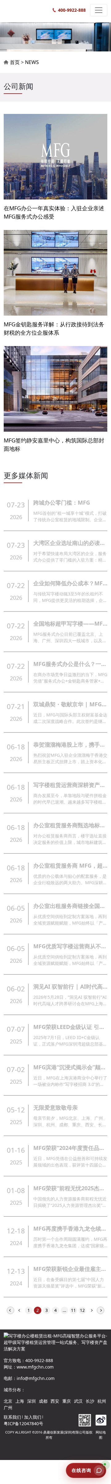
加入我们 (32, 1417)
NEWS (32, 62)
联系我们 (12, 1417)
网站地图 (101, 1435)
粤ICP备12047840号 (23, 1423)
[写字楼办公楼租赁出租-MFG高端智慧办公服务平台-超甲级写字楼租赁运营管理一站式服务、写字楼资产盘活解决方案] (26, 10)
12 (82, 1310)
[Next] (91, 1309)
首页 (15, 62)
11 (73, 1310)
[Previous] (19, 1309)
